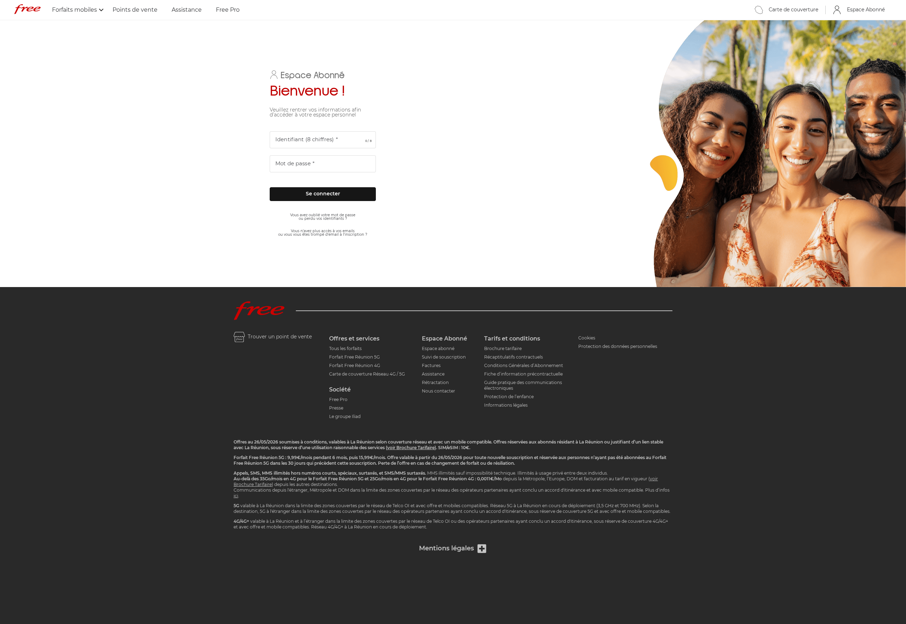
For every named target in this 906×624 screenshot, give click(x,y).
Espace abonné (438, 349)
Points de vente (135, 10)
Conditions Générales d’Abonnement (523, 365)
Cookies (586, 338)
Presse (336, 408)
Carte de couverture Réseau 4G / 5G (367, 374)
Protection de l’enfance (509, 397)
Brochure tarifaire (503, 349)
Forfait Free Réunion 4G (354, 365)
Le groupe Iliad (345, 416)
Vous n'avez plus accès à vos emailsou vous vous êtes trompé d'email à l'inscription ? (322, 232)
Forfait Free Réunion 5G (354, 357)
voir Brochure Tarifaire (411, 448)
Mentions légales (446, 548)
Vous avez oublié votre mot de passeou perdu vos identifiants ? (322, 217)
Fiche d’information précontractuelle (523, 374)
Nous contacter (438, 391)
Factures (431, 365)
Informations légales (506, 405)
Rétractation (435, 382)
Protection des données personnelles (617, 346)
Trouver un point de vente (280, 336)
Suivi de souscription (444, 357)
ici (236, 496)
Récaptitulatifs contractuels (513, 357)
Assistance (187, 10)
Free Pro (228, 10)
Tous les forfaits (345, 349)
